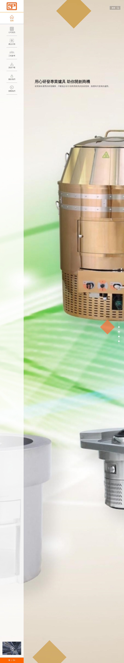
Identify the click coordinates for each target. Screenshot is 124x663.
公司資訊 (11, 32)
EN (14, 660)
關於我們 (11, 79)
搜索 (113, 8)
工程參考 (11, 56)
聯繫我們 (11, 91)
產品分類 (11, 44)
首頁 (12, 20)
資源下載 (11, 67)
